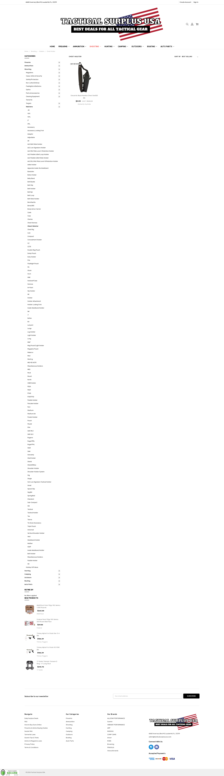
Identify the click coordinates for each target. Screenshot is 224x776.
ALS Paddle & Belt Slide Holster (38, 158)
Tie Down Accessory (34, 523)
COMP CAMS (111, 734)
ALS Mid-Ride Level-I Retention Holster (41, 151)
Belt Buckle (31, 182)
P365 (29, 393)
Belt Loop (31, 195)
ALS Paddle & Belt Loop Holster (38, 154)
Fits (29, 260)
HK (28, 294)
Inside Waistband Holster (36, 308)
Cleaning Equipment (33, 96)
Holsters (29, 107)
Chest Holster (33, 226)
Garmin (109, 721)
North (29, 379)
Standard (31, 499)
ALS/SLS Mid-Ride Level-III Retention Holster (43, 161)
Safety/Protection (32, 79)
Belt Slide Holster (33, 199)
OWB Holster (32, 383)
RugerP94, (31, 444)
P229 (29, 390)
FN (28, 267)
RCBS (109, 741)
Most (29, 373)
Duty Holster (32, 257)
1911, (29, 117)
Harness (30, 284)
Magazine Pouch (33, 349)
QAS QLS (30, 434)
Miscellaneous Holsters (35, 366)
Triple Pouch (32, 526)
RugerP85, (31, 441)
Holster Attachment (34, 301)
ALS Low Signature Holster (37, 148)
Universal (31, 530)
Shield (30, 461)
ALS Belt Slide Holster (35, 144)
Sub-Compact (32, 502)
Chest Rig (31, 229)
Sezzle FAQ (28, 731)
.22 (29, 110)
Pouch (30, 420)
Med (29, 356)
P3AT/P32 (31, 397)
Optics (28, 89)
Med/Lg (30, 359)
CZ (28, 243)
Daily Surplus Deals (31, 718)
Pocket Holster (32, 417)
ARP (108, 728)
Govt (29, 274)
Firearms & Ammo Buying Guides (36, 728)
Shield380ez (32, 465)
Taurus (30, 519)
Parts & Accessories (32, 93)
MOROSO (110, 731)
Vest (29, 536)
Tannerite (29, 100)
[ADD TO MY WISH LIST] (95, 72)
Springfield (31, 496)
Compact (31, 236)
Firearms (63, 46)
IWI (28, 311)
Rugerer (30, 437)
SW (29, 506)
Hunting (108, 46)
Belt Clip (30, 185)
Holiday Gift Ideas (32, 567)
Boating (151, 46)
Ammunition (79, 46)
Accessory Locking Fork (36, 130)
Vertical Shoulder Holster (36, 533)
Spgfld (30, 492)
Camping (122, 46)
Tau (29, 516)
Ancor (109, 738)
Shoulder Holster (33, 468)
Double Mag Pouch (34, 250)
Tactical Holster (33, 513)
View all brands (112, 751)
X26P (29, 547)
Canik (29, 212)
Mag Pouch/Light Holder (36, 345)
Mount (30, 376)
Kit (28, 322)
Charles (30, 219)
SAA (29, 451)
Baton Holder (32, 175)
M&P (29, 342)
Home (52, 46)
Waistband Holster (34, 540)
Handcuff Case (32, 281)
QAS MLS (30, 431)
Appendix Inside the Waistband (38, 168)
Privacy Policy (29, 744)
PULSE (30, 424)
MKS (29, 369)
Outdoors (136, 46)
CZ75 (29, 246)
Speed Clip (31, 489)
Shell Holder (32, 458)
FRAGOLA (110, 747)
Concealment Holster (35, 240)
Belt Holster (31, 188)
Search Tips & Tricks (31, 738)
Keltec (30, 318)
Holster (30, 298)
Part (29, 407)
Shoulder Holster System (36, 472)
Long (29, 339)
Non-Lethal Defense (32, 83)
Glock (29, 270)
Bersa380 (31, 205)
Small (29, 485)
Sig (29, 475)
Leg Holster (31, 332)
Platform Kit (32, 414)
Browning (110, 744)
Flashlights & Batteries (33, 86)
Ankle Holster (32, 165)
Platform (30, 410)
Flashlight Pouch (33, 263)
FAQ (25, 721)
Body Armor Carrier (34, 209)
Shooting (94, 46)
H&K (29, 277)
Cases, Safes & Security (34, 76)
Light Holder (32, 335)
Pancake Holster (33, 403)
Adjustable (31, 137)
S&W (29, 448)
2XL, (29, 124)
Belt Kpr (30, 192)
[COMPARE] (95, 69)
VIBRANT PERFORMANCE (116, 725)
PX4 (29, 427)
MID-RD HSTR (32, 362)
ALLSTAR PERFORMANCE (116, 718)
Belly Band (31, 178)
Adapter (30, 134)
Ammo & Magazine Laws (33, 741)
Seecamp (31, 455)
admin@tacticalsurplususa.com (160, 737)
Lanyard (30, 325)
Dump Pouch (32, 253)
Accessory (31, 127)
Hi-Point (30, 287)
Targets (28, 103)
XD (28, 564)
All (28, 141)
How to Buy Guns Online (33, 725)
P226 (29, 386)
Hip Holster (31, 291)
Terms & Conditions (31, 747)
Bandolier (31, 171)
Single (30, 478)
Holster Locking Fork (35, 304)
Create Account (185, 2)
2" (28, 120)
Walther (30, 543)
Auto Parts (167, 46)
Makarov (30, 352)
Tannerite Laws (29, 734)
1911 (29, 113)
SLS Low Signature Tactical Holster (39, 482)
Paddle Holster (32, 400)
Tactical (30, 509)
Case (29, 216)
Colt (29, 233)
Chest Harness (32, 223)
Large (30, 328)
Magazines (29, 72)
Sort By (177, 56)
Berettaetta (31, 202)
